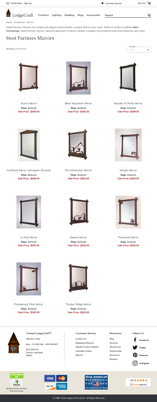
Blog (112, 339)
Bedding (69, 15)
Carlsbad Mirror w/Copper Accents (29, 170)
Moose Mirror (78, 237)
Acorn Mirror (29, 103)
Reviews (113, 359)
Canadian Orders (84, 351)
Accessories (93, 15)
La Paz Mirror (28, 237)
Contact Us (81, 339)
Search (149, 15)
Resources (115, 355)
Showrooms (115, 347)
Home (8, 22)
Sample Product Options (87, 347)
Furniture (43, 15)
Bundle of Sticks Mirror (128, 103)
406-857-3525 (33, 339)
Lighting (56, 15)
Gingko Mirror (128, 170)
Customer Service (113, 4)
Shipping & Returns (85, 343)
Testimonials (116, 351)
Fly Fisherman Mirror (78, 170)
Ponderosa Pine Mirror (28, 304)
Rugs (81, 15)
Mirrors (30, 22)
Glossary (114, 343)
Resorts (79, 355)
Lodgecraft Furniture (75, 398)
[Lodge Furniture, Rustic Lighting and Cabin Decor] (19, 13)
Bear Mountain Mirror (78, 103)
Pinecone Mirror (128, 237)
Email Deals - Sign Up (21, 3)
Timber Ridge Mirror (78, 304)
